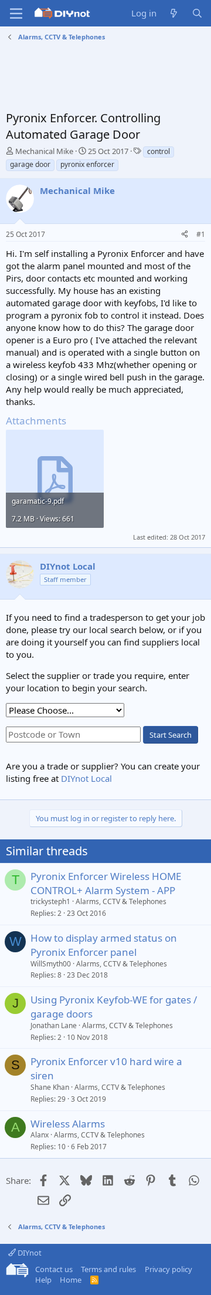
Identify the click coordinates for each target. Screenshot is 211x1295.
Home (70, 1279)
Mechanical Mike (44, 151)
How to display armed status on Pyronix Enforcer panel (103, 945)
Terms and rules (108, 1269)
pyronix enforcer (87, 164)
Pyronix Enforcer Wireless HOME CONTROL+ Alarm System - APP (105, 883)
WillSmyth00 (50, 964)
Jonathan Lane (53, 1025)
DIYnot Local (86, 778)
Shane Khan (49, 1087)
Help (43, 1279)
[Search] (197, 13)
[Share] (184, 235)
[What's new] (173, 13)
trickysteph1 (50, 901)
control (158, 151)
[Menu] (16, 13)
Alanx (39, 1135)
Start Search (170, 735)
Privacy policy (168, 1269)
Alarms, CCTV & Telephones (121, 901)
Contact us (54, 1269)
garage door (30, 164)
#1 (200, 234)
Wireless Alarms (67, 1123)
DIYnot (29, 1252)
